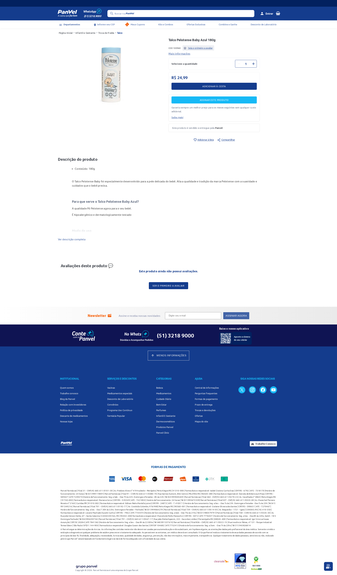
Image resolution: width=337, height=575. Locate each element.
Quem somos (67, 387)
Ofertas (199, 415)
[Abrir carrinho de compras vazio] (278, 13)
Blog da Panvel (67, 399)
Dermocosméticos (165, 421)
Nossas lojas (66, 421)
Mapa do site (201, 421)
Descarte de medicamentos (74, 415)
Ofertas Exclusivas (196, 24)
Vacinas (111, 387)
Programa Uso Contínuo (119, 410)
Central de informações (207, 387)
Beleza (159, 387)
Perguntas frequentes (206, 393)
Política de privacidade (71, 410)
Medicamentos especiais (119, 393)
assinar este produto (214, 100)
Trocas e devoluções (205, 410)
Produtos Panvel (164, 427)
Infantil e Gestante (85, 32)
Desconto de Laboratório (264, 24)
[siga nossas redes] (241, 389)
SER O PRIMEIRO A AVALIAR (168, 285)
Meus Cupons (138, 24)
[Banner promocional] (168, 3)
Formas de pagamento (206, 399)
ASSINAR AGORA (236, 315)
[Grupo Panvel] (86, 566)
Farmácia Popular (116, 415)
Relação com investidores (73, 404)
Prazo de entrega (203, 404)
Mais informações (179, 53)
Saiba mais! (177, 117)
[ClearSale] (221, 561)
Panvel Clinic (162, 432)
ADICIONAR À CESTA (214, 86)
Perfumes (161, 410)
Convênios (112, 404)
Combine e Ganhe (228, 24)
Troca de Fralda (106, 32)
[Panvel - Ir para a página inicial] (67, 13)
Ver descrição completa (71, 239)
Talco (120, 32)
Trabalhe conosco (69, 393)
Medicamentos (163, 393)
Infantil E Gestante (165, 415)
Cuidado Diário (163, 399)
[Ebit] (240, 561)
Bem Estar (161, 404)
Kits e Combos (165, 24)
